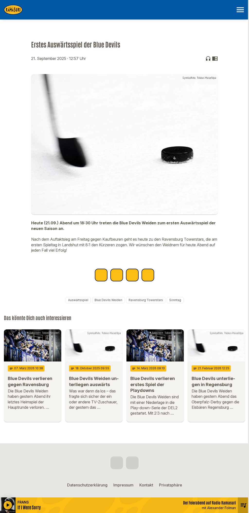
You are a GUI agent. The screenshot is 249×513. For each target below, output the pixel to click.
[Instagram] (132, 463)
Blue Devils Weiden (108, 300)
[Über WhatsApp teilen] (132, 275)
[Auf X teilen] (117, 275)
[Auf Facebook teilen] (101, 275)
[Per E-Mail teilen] (148, 275)
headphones (208, 58)
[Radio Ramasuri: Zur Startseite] (118, 10)
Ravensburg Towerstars (146, 300)
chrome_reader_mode (215, 58)
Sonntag (175, 300)
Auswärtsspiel (78, 300)
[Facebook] (117, 463)
